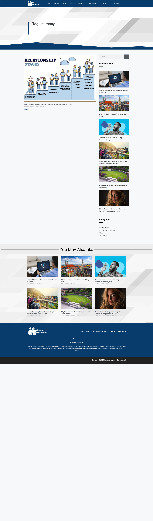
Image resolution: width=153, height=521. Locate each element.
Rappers (56, 3)
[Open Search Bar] (123, 3)
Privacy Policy (104, 227)
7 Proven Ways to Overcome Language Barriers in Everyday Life (108, 281)
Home (48, 3)
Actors (65, 3)
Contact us (103, 235)
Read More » (27, 109)
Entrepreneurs (93, 3)
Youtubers (105, 3)
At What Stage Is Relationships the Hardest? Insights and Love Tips (48, 104)
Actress (72, 3)
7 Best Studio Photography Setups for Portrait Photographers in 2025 (108, 313)
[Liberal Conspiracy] (33, 3)
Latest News (115, 3)
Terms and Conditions (107, 230)
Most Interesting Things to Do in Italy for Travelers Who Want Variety (41, 313)
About (101, 233)
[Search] (126, 57)
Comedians (82, 3)
